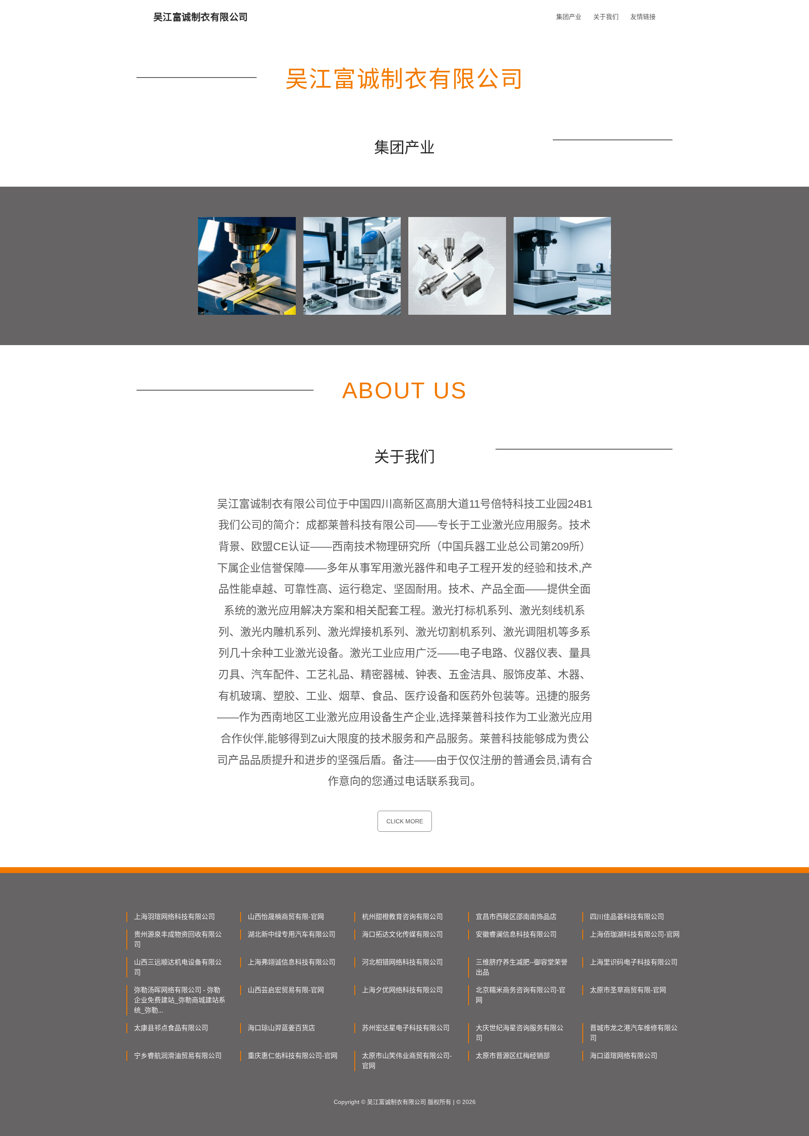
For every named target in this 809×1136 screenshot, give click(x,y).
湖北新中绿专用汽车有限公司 (291, 934)
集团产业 (568, 16)
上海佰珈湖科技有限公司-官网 (635, 934)
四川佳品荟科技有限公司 (627, 916)
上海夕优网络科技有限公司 (402, 990)
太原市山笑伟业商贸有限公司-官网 (407, 1060)
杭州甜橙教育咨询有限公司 (402, 916)
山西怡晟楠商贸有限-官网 (286, 916)
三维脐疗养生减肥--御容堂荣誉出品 (522, 967)
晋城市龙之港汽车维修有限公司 (634, 1033)
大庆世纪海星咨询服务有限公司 (519, 1033)
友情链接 (643, 16)
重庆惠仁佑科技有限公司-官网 (293, 1055)
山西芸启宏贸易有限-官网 (286, 990)
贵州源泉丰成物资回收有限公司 (178, 939)
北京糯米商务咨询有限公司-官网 (520, 995)
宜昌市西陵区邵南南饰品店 (516, 916)
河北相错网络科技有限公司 (402, 962)
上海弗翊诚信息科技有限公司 (291, 962)
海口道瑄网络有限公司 (623, 1055)
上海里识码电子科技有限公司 (634, 962)
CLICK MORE (404, 821)
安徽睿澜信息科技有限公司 (516, 934)
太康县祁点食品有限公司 (171, 1028)
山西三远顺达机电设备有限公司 (178, 967)
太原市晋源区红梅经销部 (513, 1055)
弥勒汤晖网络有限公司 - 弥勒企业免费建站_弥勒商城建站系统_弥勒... (179, 1000)
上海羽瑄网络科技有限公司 (174, 916)
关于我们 (606, 16)
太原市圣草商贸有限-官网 (628, 990)
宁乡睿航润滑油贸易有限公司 (178, 1055)
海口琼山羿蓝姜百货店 (281, 1028)
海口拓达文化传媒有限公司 (402, 934)
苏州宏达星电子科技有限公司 (406, 1028)
